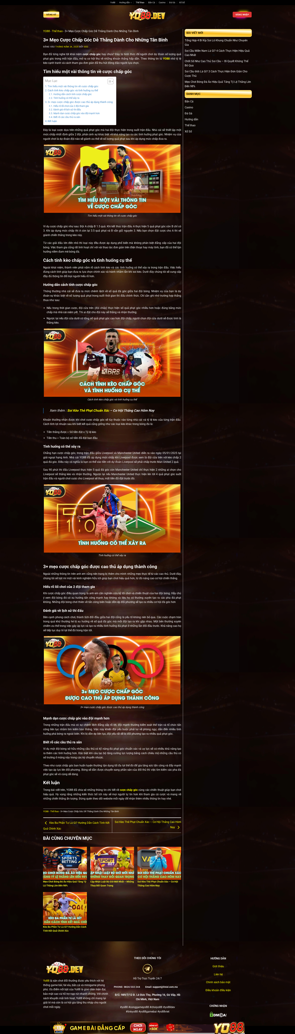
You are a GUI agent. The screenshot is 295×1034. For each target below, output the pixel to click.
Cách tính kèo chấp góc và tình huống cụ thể (73, 90)
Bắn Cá (151, 2)
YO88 (46, 31)
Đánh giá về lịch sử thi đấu (67, 109)
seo (86, 46)
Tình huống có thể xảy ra (66, 98)
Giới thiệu (218, 966)
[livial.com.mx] (147, 14)
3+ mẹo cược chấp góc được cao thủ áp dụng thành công (80, 102)
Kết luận (52, 121)
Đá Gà (172, 2)
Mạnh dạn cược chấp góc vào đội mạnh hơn (76, 113)
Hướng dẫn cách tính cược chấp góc (72, 94)
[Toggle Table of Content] (109, 81)
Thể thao (140, 2)
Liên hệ (218, 974)
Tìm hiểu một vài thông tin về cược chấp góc (73, 86)
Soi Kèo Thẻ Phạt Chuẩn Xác (88, 410)
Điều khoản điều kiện (218, 990)
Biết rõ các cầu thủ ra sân (66, 117)
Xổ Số (182, 2)
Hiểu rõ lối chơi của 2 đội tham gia (71, 106)
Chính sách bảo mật (218, 982)
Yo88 (112, 2)
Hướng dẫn (124, 2)
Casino (162, 2)
